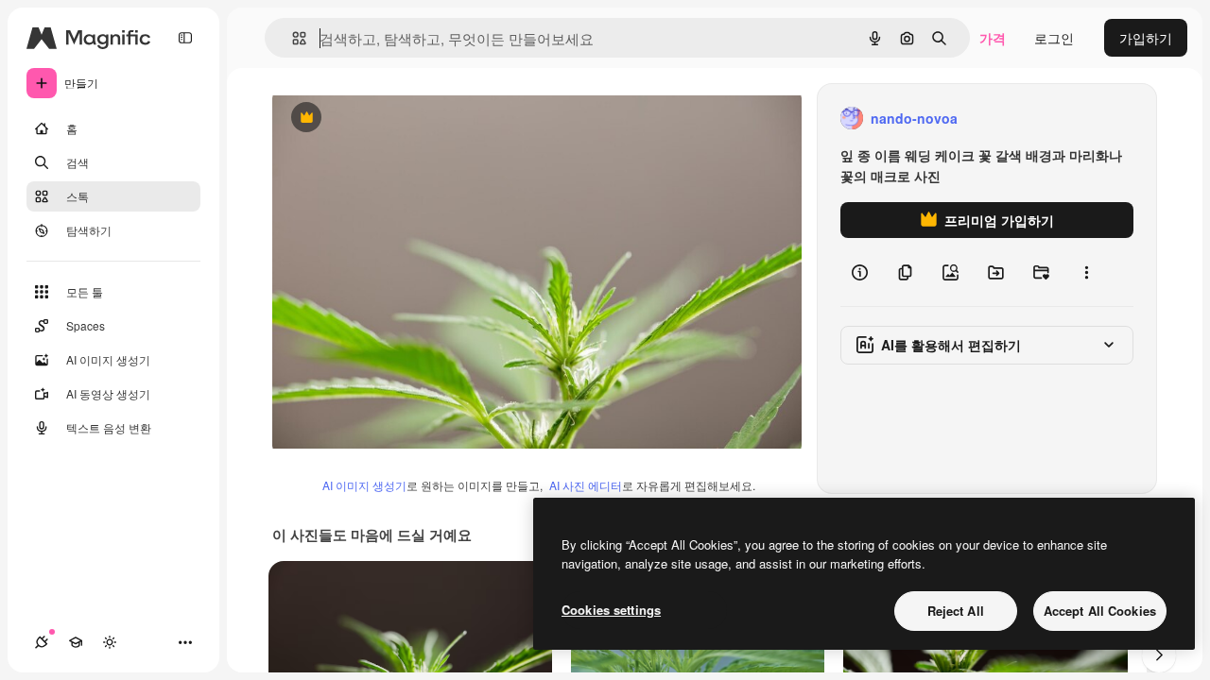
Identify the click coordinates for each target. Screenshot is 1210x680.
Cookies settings (611, 610)
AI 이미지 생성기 (364, 485)
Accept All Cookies (1100, 611)
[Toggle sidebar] (185, 38)
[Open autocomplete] (292, 38)
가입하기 (1145, 37)
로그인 (1054, 37)
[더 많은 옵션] (1086, 272)
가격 (992, 37)
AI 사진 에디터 (585, 485)
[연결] (41, 642)
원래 (381, 118)
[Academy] (75, 642)
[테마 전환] (110, 642)
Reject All (955, 611)
